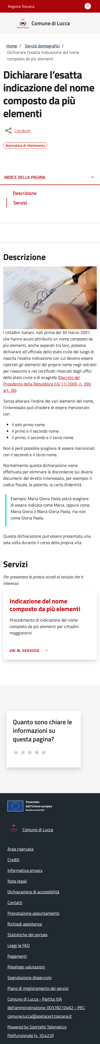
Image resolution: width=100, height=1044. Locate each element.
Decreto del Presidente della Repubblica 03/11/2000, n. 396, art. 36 (47, 383)
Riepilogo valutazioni (26, 967)
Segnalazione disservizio (29, 977)
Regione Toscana (21, 6)
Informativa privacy (25, 870)
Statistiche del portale (27, 934)
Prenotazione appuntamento (33, 913)
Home (11, 46)
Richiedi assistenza (24, 924)
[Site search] (89, 23)
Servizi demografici (42, 46)
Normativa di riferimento (25, 145)
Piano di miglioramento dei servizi (38, 988)
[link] (30, 650)
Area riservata (20, 849)
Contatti (14, 902)
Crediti (13, 859)
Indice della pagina (24, 177)
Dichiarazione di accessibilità (33, 892)
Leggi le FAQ (18, 945)
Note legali (17, 881)
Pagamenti (17, 956)
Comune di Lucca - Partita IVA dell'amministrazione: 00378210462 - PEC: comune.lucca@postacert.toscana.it (46, 1007)
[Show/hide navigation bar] (8, 23)
